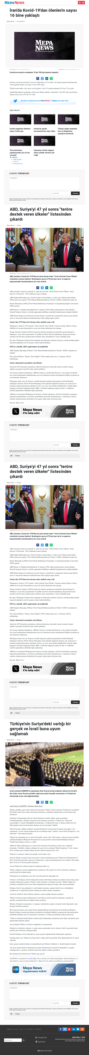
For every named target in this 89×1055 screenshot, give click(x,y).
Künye (15, 1029)
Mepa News (10, 21)
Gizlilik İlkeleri (29, 1029)
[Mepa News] (14, 2)
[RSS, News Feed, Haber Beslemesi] (82, 1029)
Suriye (19, 225)
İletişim (22, 1029)
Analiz (19, 740)
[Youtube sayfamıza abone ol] (69, 1029)
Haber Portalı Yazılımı (46, 1050)
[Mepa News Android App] (41, 1037)
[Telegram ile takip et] (78, 1029)
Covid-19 (15, 161)
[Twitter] (42, 78)
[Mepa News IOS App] (41, 1041)
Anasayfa (9, 1029)
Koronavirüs (21, 21)
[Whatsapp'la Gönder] (51, 78)
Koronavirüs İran (18, 163)
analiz (31, 958)
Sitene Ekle (38, 1029)
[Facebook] (37, 78)
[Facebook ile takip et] (60, 1029)
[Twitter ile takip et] (65, 1029)
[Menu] (83, 3)
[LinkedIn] (46, 78)
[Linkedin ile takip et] (73, 1029)
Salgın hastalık (17, 159)
